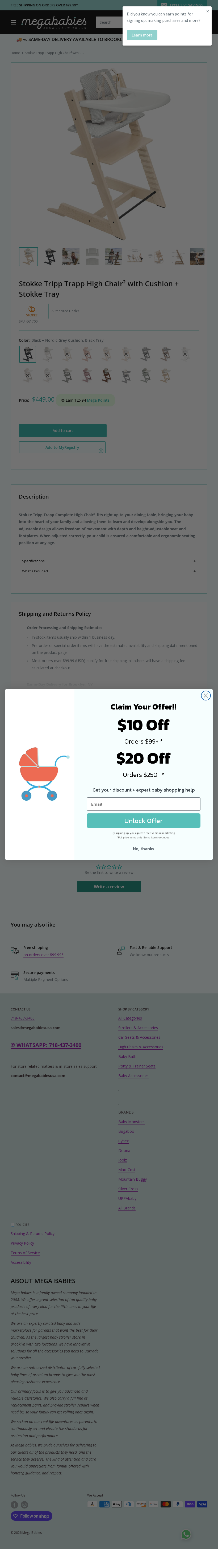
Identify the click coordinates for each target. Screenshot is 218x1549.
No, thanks (143, 848)
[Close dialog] (206, 695)
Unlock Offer (143, 821)
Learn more (142, 35)
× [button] (207, 11)
